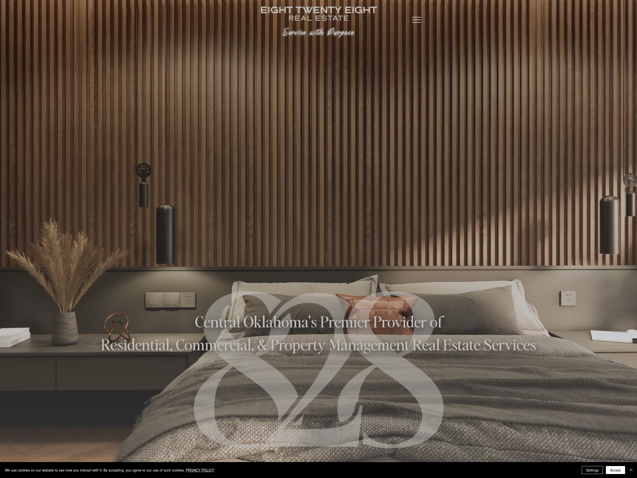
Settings (592, 470)
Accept (615, 470)
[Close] (631, 470)
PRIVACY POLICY (200, 470)
